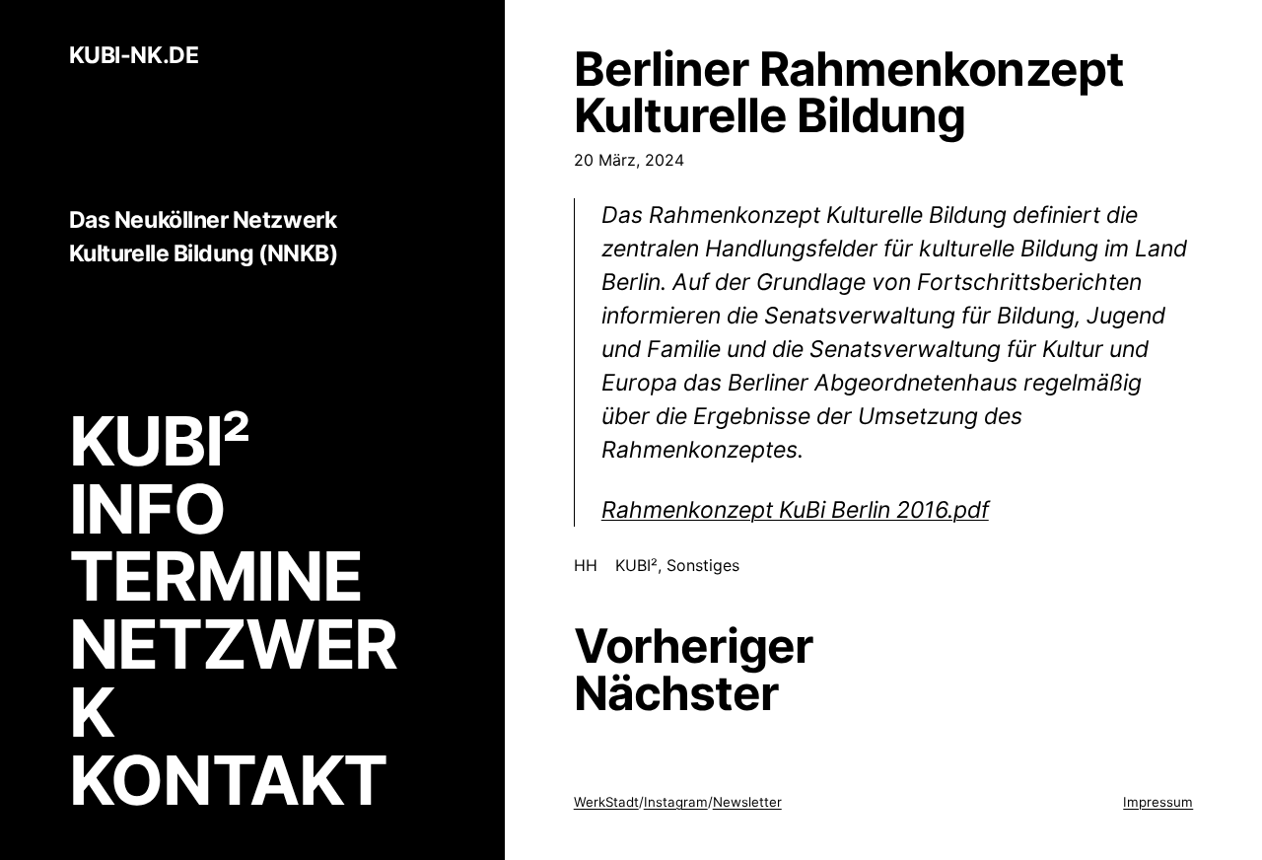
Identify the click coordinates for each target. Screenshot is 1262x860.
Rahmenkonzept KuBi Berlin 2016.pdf (795, 510)
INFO (147, 508)
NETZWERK (233, 678)
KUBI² (159, 440)
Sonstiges (702, 565)
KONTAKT (228, 780)
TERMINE (216, 576)
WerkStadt (606, 802)
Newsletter (747, 802)
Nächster (676, 693)
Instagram (676, 802)
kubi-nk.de (133, 56)
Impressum (1158, 802)
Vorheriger (693, 646)
